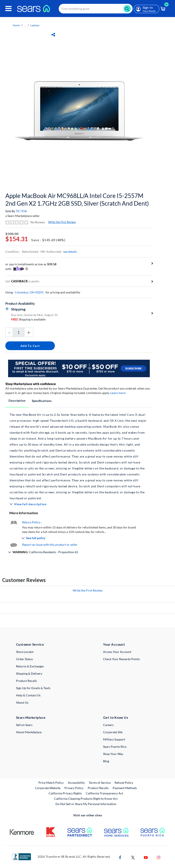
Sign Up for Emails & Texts (33, 688)
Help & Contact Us (28, 695)
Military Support (114, 739)
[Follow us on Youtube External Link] (145, 857)
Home (16, 25)
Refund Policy (124, 782)
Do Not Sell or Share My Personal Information (85, 804)
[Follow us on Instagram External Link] (158, 857)
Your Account (114, 644)
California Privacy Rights (65, 793)
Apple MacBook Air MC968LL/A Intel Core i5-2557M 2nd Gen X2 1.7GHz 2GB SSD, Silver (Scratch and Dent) (77, 199)
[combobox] (96, 8)
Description (17, 400)
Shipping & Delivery (29, 673)
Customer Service (30, 644)
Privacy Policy (73, 788)
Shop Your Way (113, 754)
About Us (22, 702)
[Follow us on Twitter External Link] (133, 857)
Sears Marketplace (31, 717)
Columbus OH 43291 (29, 292)
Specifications (42, 401)
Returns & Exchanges (30, 666)
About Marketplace (29, 732)
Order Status (24, 659)
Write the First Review (62, 222)
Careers (108, 725)
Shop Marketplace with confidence (30, 384)
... (25, 25)
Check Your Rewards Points (121, 659)
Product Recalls (26, 681)
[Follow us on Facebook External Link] (120, 857)
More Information (23, 513)
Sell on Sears (24, 725)
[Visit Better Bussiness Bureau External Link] (21, 856)
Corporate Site (112, 732)
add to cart (30, 346)
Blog (106, 761)
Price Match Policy (51, 782)
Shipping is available (28, 319)
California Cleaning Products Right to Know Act (86, 798)
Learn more (117, 393)
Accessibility (76, 782)
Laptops (35, 25)
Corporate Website (48, 788)
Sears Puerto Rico (115, 746)
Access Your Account (117, 652)
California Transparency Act (104, 793)
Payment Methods (125, 788)
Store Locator (25, 652)
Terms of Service (100, 782)
